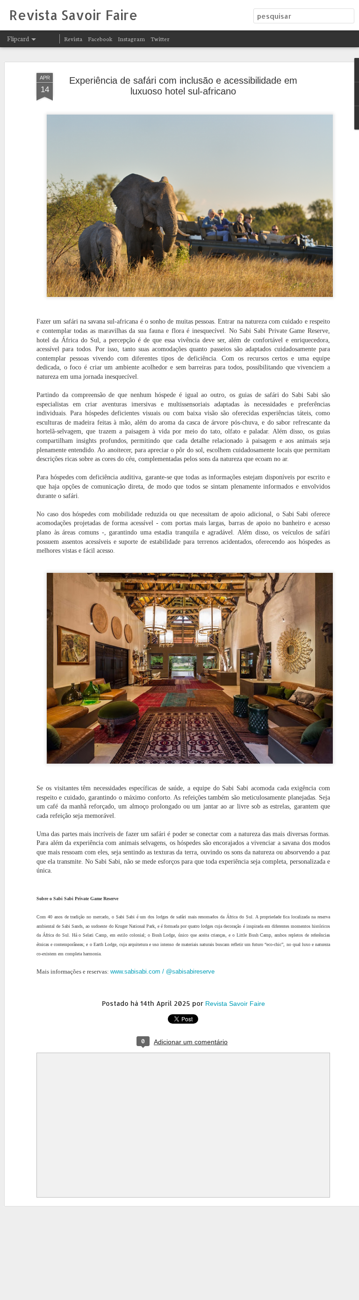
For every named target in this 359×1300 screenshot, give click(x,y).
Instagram (131, 39)
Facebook (100, 39)
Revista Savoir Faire (235, 1003)
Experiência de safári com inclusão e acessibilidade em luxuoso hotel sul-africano (183, 85)
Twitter (160, 39)
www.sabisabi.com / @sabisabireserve (162, 971)
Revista (73, 39)
